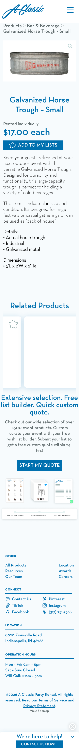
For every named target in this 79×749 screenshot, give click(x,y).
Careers (66, 577)
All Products (15, 565)
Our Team (13, 577)
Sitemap (43, 711)
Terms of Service (52, 700)
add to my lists (37, 145)
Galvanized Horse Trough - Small (37, 31)
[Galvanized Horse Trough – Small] (39, 61)
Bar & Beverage (43, 25)
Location (66, 565)
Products (12, 25)
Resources (14, 571)
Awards (65, 571)
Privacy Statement (39, 706)
